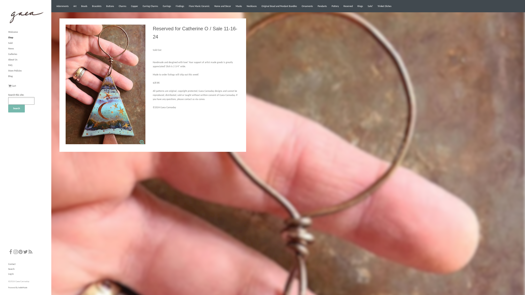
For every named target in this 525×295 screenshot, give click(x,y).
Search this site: (16, 95)
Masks (239, 6)
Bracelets (97, 6)
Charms (122, 6)
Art (74, 6)
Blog (10, 76)
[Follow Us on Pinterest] (20, 252)
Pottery (335, 6)
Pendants (322, 6)
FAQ (10, 65)
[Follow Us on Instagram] (15, 252)
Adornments (62, 6)
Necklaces (252, 6)
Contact (12, 264)
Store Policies (15, 71)
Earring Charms (150, 6)
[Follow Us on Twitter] (25, 252)
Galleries (12, 54)
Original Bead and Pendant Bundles (279, 6)
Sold (10, 43)
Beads (84, 6)
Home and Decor (222, 6)
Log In (11, 274)
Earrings (167, 6)
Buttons (110, 6)
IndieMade (22, 288)
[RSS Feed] (30, 252)
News (11, 49)
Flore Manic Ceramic (199, 6)
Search (11, 269)
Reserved (348, 6)
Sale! (370, 6)
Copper (134, 6)
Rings (360, 6)
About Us (12, 60)
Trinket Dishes (384, 6)
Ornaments (307, 6)
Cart (13, 86)
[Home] (26, 23)
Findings (180, 6)
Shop (10, 37)
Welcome (13, 32)
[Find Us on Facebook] (10, 252)
